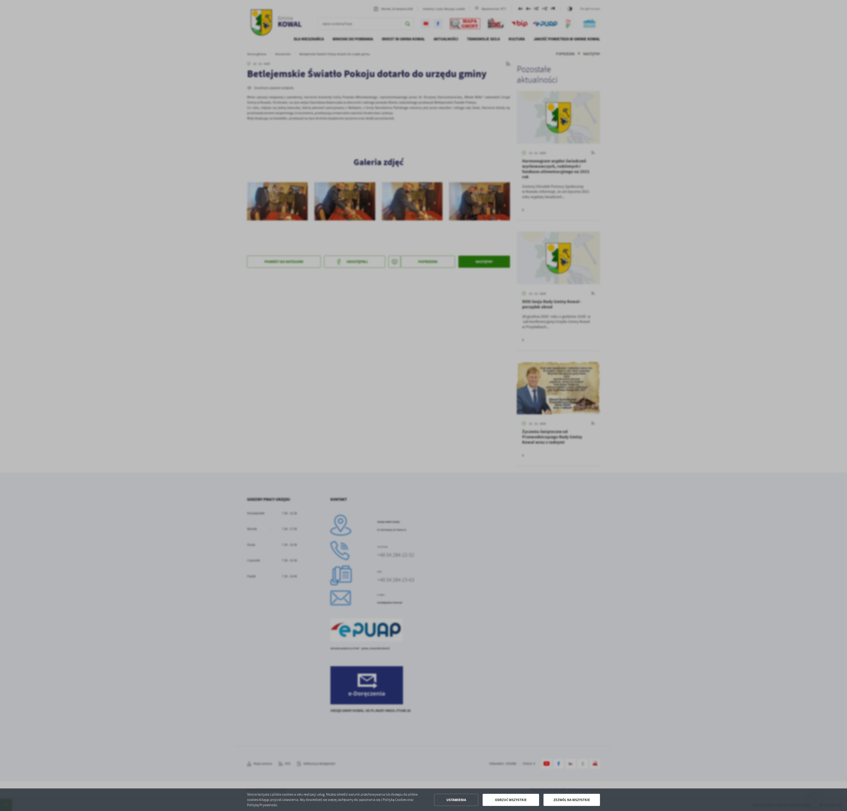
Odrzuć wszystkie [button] (511, 800)
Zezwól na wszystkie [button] (571, 800)
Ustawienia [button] (456, 800)
